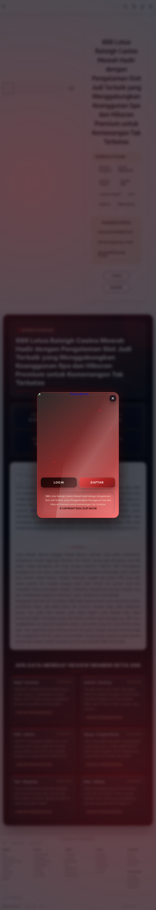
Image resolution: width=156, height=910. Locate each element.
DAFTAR (97, 482)
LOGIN (59, 482)
